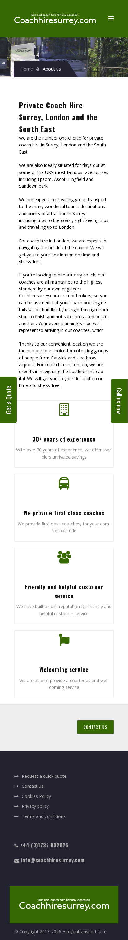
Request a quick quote (44, 776)
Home (27, 69)
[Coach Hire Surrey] (55, 9)
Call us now (119, 401)
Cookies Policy (36, 796)
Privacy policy (35, 806)
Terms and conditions (44, 816)
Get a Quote (8, 400)
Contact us (32, 786)
